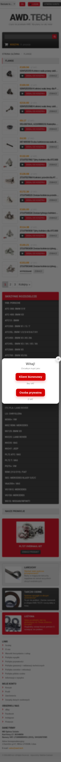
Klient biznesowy (30, 376)
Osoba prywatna (30, 392)
